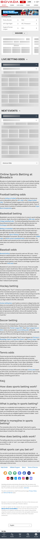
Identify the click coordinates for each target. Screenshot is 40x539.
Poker (28, 5)
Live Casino (20, 5)
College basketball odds (7, 221)
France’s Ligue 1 (32, 339)
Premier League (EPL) (16, 328)
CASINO (12, 5)
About (24, 467)
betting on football (10, 198)
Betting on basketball (6, 228)
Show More (19, 33)
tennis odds (31, 370)
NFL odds (20, 200)
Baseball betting (4, 253)
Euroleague (3, 225)
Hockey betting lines (6, 303)
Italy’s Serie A (20, 339)
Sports (4, 5)
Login (29, 2)
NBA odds (32, 219)
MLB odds (10, 263)
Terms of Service (33, 467)
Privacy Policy (33, 491)
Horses (36, 5)
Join (22, 2)
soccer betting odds (23, 330)
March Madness (14, 234)
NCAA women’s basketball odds (15, 238)
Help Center (4, 467)
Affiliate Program (15, 467)
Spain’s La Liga (11, 339)
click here (26, 487)
